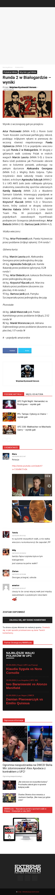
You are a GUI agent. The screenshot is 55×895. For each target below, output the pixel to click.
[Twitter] (34, 878)
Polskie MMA (19, 67)
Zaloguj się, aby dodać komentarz (27, 620)
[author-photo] (27, 377)
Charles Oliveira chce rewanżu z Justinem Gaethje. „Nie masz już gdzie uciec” (34, 797)
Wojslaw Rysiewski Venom (22, 87)
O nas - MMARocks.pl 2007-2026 (28, 892)
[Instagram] (27, 878)
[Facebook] (20, 878)
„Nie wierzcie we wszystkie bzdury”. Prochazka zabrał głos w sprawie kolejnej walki (33, 784)
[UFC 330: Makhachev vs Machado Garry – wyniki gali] (9, 429)
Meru (14, 454)
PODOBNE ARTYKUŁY (13, 394)
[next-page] (8, 439)
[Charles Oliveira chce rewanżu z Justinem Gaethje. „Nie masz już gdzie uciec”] (9, 798)
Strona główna (7, 67)
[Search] (51, 3)
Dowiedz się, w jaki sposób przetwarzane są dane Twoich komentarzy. (26, 630)
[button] (4, 3)
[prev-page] (4, 439)
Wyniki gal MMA (27, 72)
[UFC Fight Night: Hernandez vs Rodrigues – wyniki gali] (9, 404)
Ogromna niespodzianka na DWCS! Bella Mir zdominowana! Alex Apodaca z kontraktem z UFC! (27, 768)
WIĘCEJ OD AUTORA (34, 394)
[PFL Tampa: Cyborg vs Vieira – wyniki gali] (9, 417)
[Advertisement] (27, 35)
